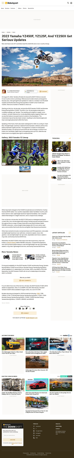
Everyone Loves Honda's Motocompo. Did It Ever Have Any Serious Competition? (61, 244)
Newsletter (31, 8)
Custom (58, 247)
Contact (58, 428)
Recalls (58, 271)
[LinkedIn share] (23, 308)
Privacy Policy (15, 442)
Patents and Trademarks (62, 239)
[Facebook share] (16, 308)
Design (58, 255)
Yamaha (8, 32)
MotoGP (59, 264)
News (2, 8)
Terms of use (48, 453)
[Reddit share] (30, 308)
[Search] (68, 3)
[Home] (12, 3)
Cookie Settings (40, 453)
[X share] (20, 308)
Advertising (58, 426)
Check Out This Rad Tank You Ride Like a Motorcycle (61, 237)
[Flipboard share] (27, 308)
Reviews (7, 8)
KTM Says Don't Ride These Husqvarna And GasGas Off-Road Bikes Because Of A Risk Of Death (61, 269)
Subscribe (12, 439)
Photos (25, 8)
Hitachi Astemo (11, 242)
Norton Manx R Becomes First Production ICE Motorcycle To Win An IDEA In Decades (60, 252)
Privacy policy (26, 453)
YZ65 (38, 293)
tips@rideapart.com (31, 318)
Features (13, 8)
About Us (58, 423)
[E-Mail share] (34, 308)
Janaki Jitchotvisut (14, 90)
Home (3, 32)
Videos (19, 8)
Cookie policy (33, 453)
